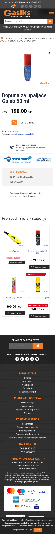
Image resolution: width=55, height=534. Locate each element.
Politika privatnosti (27, 431)
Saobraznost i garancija (27, 427)
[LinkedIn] (30, 6)
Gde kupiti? (27, 381)
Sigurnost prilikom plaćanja (28, 409)
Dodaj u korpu (27, 123)
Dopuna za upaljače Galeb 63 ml (23, 41)
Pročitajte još (16, 262)
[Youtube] (35, 6)
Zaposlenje (27, 388)
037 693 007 (35, 2)
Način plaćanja (27, 402)
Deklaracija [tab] (16, 182)
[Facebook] (22, 6)
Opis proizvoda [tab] (18, 172)
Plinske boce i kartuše (26, 38)
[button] (49, 52)
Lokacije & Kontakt (27, 392)
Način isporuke (27, 406)
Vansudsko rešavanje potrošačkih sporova (27, 437)
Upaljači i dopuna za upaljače (22, 134)
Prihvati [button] (37, 530)
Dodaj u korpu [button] (40, 267)
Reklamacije (27, 424)
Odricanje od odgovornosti (27, 434)
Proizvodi (10, 38)
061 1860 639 (21, 2)
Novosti (27, 413)
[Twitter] (39, 6)
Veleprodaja (27, 385)
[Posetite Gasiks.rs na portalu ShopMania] (42, 159)
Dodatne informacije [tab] (21, 177)
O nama (27, 378)
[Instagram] (26, 6)
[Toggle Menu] (51, 13)
